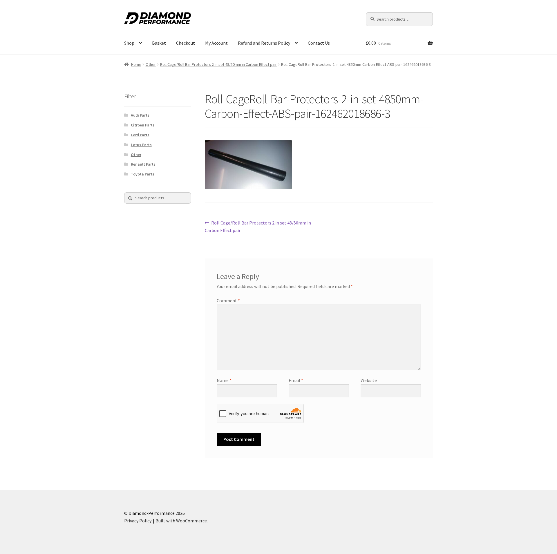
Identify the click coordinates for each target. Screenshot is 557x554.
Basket (159, 43)
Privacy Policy (137, 521)
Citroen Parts (143, 125)
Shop (129, 43)
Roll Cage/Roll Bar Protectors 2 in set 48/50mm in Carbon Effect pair (218, 64)
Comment (228, 300)
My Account (216, 43)
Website (369, 380)
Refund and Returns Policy (264, 43)
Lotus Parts (141, 144)
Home (136, 64)
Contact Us (319, 43)
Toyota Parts (142, 174)
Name (224, 380)
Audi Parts (140, 115)
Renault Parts (143, 164)
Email (296, 380)
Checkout (185, 43)
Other (151, 64)
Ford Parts (140, 134)
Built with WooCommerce (181, 521)
